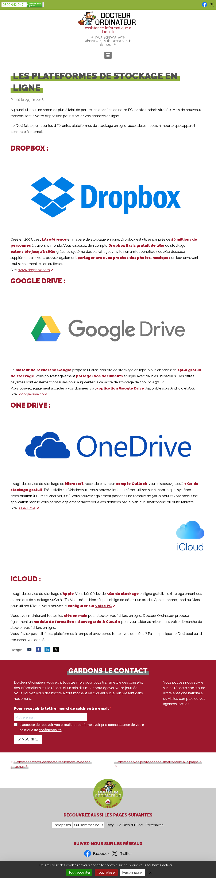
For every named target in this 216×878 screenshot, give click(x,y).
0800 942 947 (13, 5)
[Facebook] (38, 651)
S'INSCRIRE (28, 739)
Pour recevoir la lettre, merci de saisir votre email (61, 708)
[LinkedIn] (47, 651)
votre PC (103, 606)
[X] (56, 651)
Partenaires (154, 825)
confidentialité (50, 730)
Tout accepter (79, 872)
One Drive (27, 508)
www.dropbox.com (34, 270)
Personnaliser (132, 872)
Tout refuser (106, 872)
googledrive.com (33, 394)
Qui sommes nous (88, 825)
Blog (110, 825)
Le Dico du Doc (130, 825)
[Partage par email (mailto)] (29, 651)
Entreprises (62, 825)
